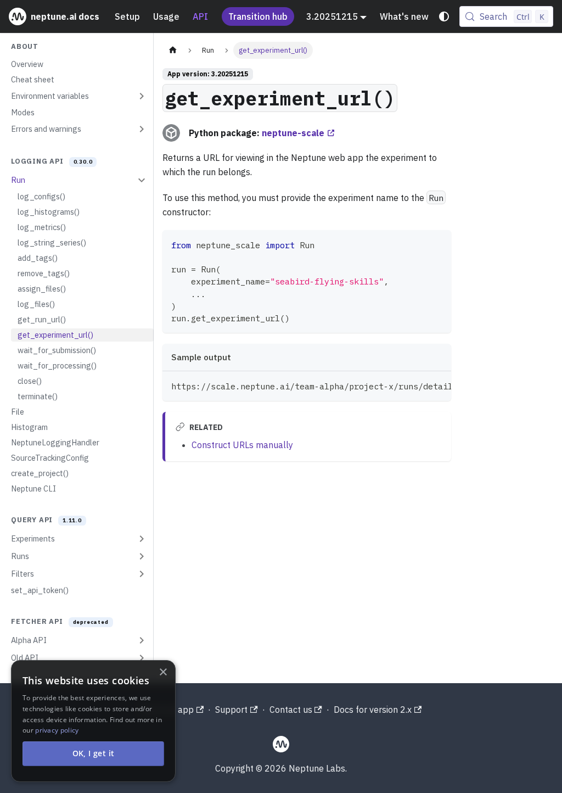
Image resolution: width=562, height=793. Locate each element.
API (200, 16)
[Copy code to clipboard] (438, 243)
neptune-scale (293, 132)
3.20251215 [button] (332, 16)
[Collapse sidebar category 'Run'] (142, 180)
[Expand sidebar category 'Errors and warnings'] (142, 129)
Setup (127, 16)
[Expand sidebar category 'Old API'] (142, 658)
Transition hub (258, 16)
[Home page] (172, 50)
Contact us (290, 709)
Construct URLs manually (242, 444)
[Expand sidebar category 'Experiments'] (142, 538)
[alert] (93, 721)
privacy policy (56, 730)
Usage (166, 16)
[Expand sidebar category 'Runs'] (142, 556)
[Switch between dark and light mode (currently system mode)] (444, 16)
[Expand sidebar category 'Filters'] (142, 574)
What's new (404, 16)
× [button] (163, 672)
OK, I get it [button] (93, 753)
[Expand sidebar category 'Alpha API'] (142, 640)
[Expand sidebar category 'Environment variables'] (142, 96)
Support (231, 709)
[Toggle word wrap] (417, 385)
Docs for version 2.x (373, 709)
